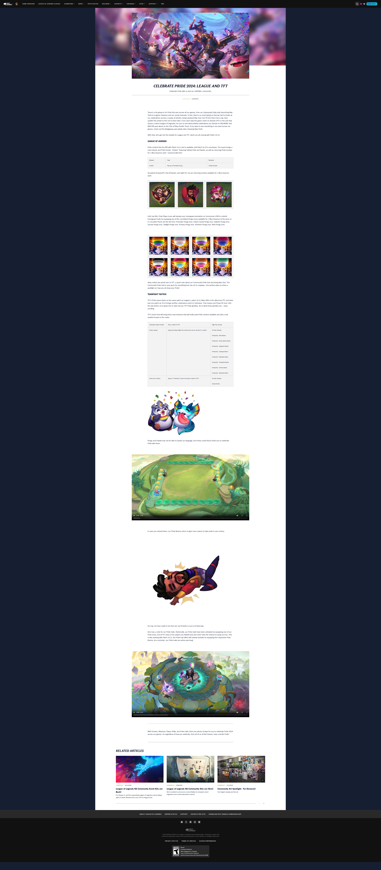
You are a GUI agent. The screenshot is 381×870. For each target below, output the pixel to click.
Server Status (171, 814)
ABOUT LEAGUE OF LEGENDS (151, 814)
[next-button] (263, 803)
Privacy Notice (171, 841)
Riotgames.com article (173, 129)
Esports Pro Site (198, 814)
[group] (190, 777)
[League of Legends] (17, 3)
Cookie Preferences (207, 841)
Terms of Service (188, 841)
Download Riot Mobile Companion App (225, 814)
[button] (186, 99)
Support (184, 814)
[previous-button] (259, 803)
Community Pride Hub (211, 112)
